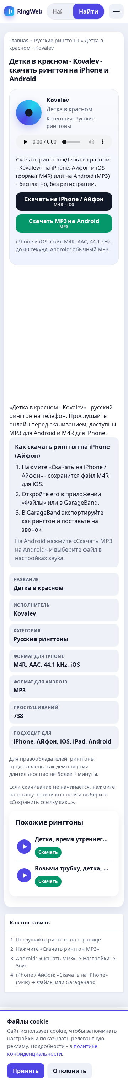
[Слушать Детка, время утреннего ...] (24, 846)
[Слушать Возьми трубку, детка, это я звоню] (24, 875)
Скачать (48, 852)
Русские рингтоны (56, 40)
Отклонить (69, 1071)
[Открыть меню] (116, 11)
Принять (26, 1071)
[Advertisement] (64, 335)
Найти (88, 11)
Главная (19, 40)
